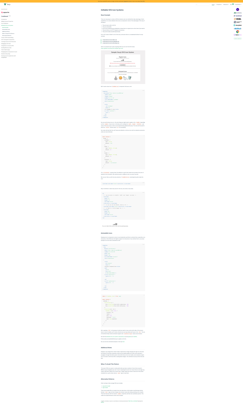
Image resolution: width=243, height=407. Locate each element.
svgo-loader (105, 387)
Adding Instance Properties (7, 21)
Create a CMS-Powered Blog (7, 37)
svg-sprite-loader (106, 386)
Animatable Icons (6, 29)
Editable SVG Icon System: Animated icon (115, 336)
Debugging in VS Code (6, 43)
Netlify (102, 402)
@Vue (130, 336)
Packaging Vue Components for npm (9, 51)
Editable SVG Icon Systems (7, 25)
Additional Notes (6, 31)
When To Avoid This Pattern (8, 33)
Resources (225, 4)
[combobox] (203, 5)
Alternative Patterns (6, 35)
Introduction (4, 19)
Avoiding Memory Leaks (6, 47)
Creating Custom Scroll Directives (8, 41)
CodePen (135, 336)
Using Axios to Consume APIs (7, 45)
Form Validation (4, 23)
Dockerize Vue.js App (5, 53)
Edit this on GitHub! (133, 401)
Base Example (5, 27)
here (124, 341)
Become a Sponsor (238, 38)
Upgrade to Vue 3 (127, 1)
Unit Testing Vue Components (7, 39)
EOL (232, 4)
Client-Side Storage (5, 49)
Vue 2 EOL (142, 1)
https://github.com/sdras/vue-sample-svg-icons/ (112, 48)
